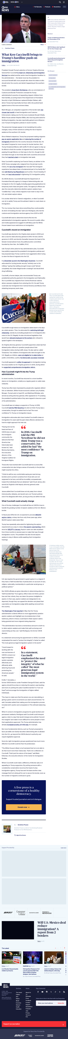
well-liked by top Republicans (14, 172)
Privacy (28, 1013)
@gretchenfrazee (21, 835)
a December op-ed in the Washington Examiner (19, 261)
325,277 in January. (14, 529)
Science (18, 1005)
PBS (5, 2)
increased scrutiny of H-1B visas (17, 725)
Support (28, 1004)
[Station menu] (22, 2)
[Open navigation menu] (64, 2)
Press (27, 998)
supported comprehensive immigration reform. (19, 367)
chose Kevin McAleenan (19, 90)
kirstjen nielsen (53, 84)
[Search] (60, 2)
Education (18, 1009)
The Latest (5, 948)
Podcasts (47, 7)
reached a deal (13, 157)
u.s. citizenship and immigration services (57, 87)
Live (64, 6)
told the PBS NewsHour (17, 408)
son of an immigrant (16, 167)
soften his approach (24, 362)
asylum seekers (53, 75)
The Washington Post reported (12, 611)
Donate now (22, 807)
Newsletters (57, 7)
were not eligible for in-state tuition (30, 355)
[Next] (64, 948)
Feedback (28, 1000)
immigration (52, 78)
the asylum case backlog (32, 527)
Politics (3, 65)
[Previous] (61, 948)
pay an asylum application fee (12, 139)
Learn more (63, 848)
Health (18, 1007)
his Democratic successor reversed (32, 358)
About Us (28, 992)
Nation (39, 941)
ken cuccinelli (52, 81)
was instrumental (14, 174)
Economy (18, 1003)
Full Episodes (38, 7)
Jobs (27, 1011)
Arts (30, 966)
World (17, 1001)
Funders (28, 1002)
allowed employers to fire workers (21, 338)
